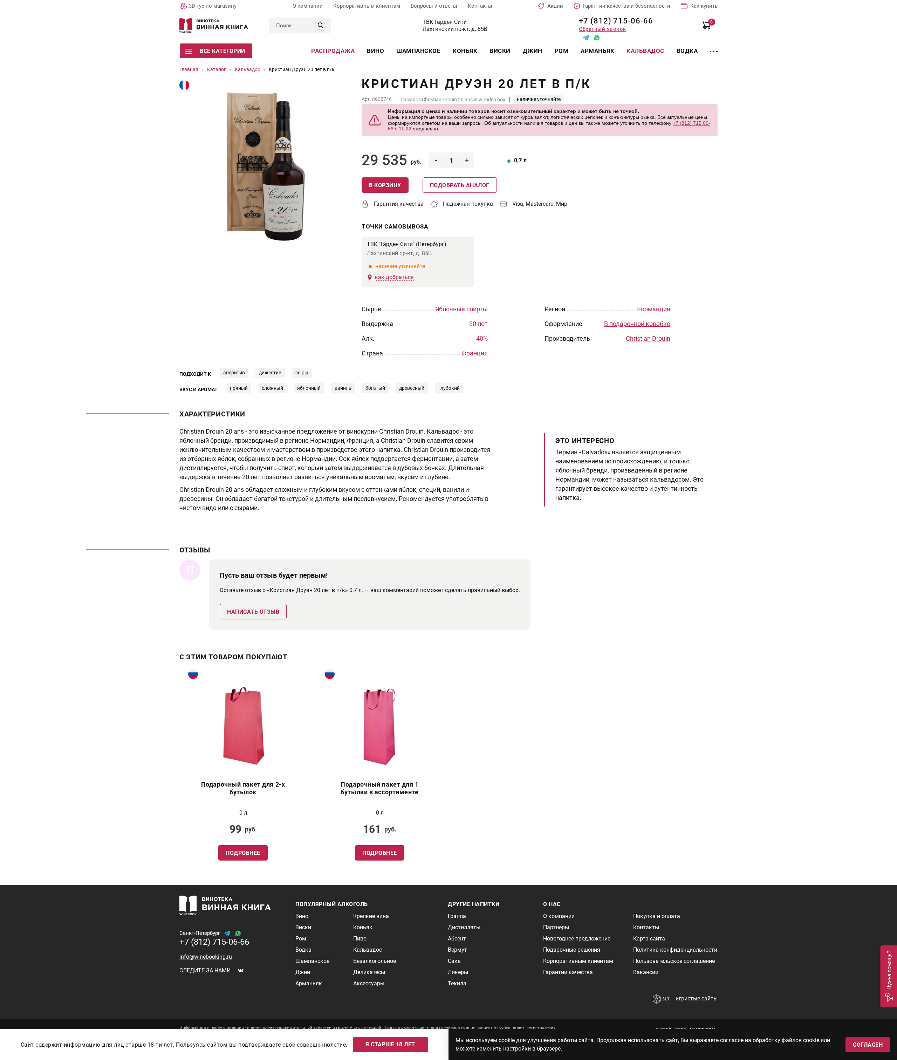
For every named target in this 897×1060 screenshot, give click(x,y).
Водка (687, 50)
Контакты (480, 6)
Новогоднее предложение (576, 938)
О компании (308, 6)
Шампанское (418, 50)
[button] (888, 976)
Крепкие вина (371, 916)
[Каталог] (714, 47)
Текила (457, 983)
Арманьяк (597, 50)
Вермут (457, 949)
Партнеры (556, 927)
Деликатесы (369, 972)
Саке (454, 961)
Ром (562, 50)
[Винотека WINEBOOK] (213, 25)
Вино (375, 50)
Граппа (457, 916)
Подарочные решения (571, 949)
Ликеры (458, 972)
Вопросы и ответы (434, 6)
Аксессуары (368, 983)
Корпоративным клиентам (366, 6)
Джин (532, 50)
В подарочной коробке (637, 323)
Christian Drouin (648, 338)
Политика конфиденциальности (675, 949)
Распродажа (333, 50)
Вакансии (645, 972)
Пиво (360, 938)
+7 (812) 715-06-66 (613, 20)
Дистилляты (464, 927)
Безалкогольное (374, 961)
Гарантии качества (568, 972)
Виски (500, 50)
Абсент (457, 938)
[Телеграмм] (586, 37)
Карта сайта (649, 938)
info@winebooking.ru (205, 956)
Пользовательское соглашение (674, 961)
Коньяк (465, 50)
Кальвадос (645, 50)
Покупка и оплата (656, 916)
